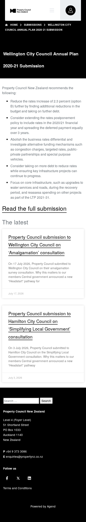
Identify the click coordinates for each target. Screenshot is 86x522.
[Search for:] (21, 401)
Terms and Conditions (17, 488)
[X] (18, 478)
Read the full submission (34, 208)
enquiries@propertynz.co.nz (24, 456)
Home (14, 24)
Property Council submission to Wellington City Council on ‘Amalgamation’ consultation (39, 245)
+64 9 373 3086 (16, 451)
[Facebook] (7, 478)
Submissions (33, 24)
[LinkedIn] (29, 478)
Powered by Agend (43, 506)
